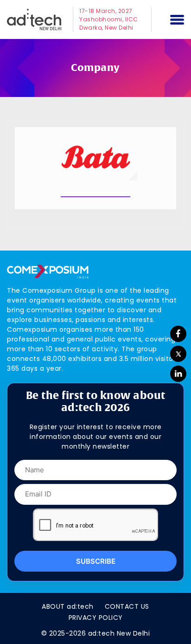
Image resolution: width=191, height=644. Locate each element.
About (68, 606)
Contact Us (127, 606)
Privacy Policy (96, 617)
